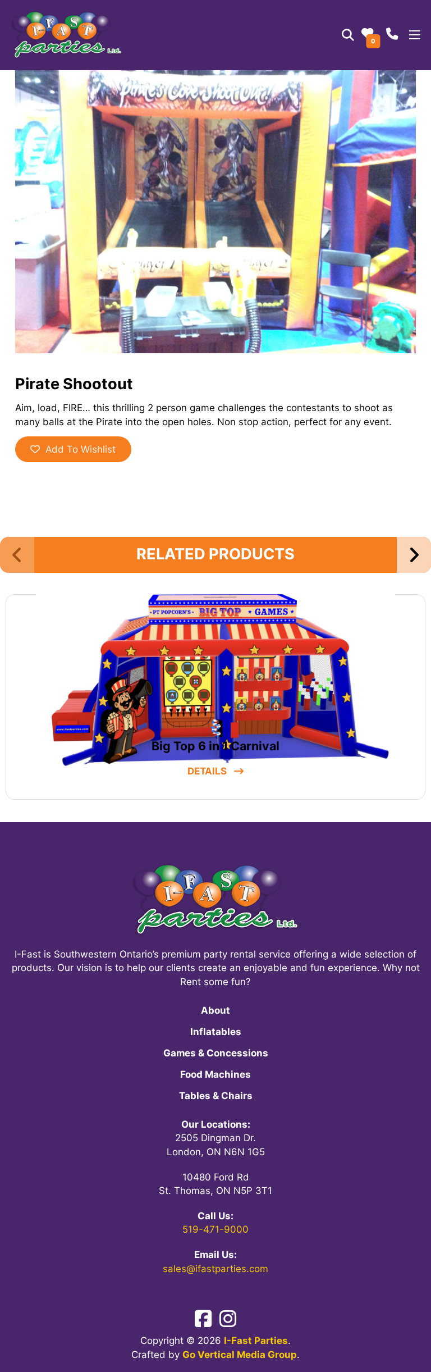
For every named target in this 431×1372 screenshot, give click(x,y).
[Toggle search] (348, 35)
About (215, 1010)
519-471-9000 (215, 1229)
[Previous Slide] (17, 555)
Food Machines (215, 1074)
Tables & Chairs (216, 1095)
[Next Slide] (414, 555)
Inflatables (215, 1031)
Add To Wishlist (80, 449)
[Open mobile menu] (414, 34)
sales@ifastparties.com (215, 1268)
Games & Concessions (215, 1053)
